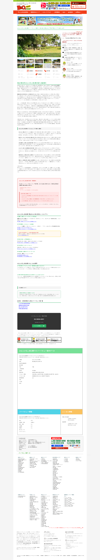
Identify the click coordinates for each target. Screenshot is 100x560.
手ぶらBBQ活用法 (23, 12)
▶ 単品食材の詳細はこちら (22, 255)
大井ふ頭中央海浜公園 (33, 461)
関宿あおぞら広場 (33, 510)
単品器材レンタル (22, 442)
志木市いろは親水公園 (45, 526)
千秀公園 (54, 510)
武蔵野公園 (55, 487)
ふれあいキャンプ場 (33, 514)
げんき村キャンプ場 (33, 511)
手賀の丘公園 (32, 507)
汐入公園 (66, 459)
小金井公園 (55, 485)
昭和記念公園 (55, 459)
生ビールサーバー (22, 448)
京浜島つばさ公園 (33, 463)
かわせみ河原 (43, 513)
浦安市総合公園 (32, 496)
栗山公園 (54, 467)
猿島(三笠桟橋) (55, 501)
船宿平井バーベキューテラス (35, 460)
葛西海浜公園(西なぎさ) (22, 459)
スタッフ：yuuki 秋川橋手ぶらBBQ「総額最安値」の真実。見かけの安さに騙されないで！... (74, 76)
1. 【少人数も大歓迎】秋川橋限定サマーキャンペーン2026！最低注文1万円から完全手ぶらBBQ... (73, 54)
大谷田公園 (66, 461)
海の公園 (54, 503)
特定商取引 (68, 555)
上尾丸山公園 (43, 504)
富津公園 (31, 502)
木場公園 (19, 471)
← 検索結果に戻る (79, 31)
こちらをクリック (52, 343)
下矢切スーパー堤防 (33, 519)
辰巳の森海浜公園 (21, 467)
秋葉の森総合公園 (44, 502)
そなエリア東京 (78, 460)
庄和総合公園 (43, 503)
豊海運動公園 (20, 468)
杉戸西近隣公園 (44, 519)
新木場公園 (20, 465)
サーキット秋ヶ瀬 (68, 497)
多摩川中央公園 (55, 478)
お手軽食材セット (22, 445)
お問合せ (78, 12)
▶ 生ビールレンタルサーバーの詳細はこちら (26, 248)
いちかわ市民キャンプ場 (34, 508)
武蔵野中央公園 (55, 488)
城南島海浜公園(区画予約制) (24, 305)
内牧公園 (42, 510)
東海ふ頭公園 (32, 467)
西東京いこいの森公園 (57, 466)
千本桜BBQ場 (20, 463)
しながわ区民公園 (33, 466)
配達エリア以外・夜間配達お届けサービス (36, 442)
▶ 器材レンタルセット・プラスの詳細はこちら (26, 229)
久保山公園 (55, 481)
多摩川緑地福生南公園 (57, 482)
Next (59, 46)
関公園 (42, 524)
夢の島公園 (20, 464)
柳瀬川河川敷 (43, 507)
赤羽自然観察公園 (44, 463)
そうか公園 (43, 501)
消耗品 (20, 449)
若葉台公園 (55, 471)
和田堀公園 (55, 489)
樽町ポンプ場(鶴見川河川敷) (58, 513)
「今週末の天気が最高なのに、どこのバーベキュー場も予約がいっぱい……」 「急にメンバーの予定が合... (73, 59)
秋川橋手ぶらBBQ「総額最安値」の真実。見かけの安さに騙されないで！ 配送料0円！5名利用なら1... (73, 49)
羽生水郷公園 (43, 523)
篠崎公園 (19, 461)
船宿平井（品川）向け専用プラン (35, 443)
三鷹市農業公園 (55, 469)
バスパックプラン (22, 444)
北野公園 (54, 472)
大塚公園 (54, 480)
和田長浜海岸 (55, 506)
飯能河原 (42, 511)
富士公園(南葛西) (21, 472)
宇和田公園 (43, 521)
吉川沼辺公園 (43, 525)
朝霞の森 (42, 515)
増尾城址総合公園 (33, 512)
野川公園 (54, 486)
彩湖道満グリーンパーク (45, 496)
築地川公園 (20, 469)
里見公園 (31, 504)
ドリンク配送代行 (31, 445)
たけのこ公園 (55, 460)
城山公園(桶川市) (44, 505)
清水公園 (31, 503)
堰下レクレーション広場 (57, 479)
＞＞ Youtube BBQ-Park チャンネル (71, 38)
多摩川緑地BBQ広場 (21, 496)
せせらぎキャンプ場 (44, 512)
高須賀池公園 (43, 520)
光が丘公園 (43, 459)
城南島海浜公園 (32, 462)
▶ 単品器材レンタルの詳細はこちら (24, 256)
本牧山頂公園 (55, 504)
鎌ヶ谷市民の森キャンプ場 (34, 509)
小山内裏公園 (55, 468)
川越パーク (43, 506)
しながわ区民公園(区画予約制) (24, 303)
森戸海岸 (54, 502)
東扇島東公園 (55, 496)
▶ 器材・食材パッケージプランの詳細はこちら (26, 221)
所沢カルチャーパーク (45, 509)
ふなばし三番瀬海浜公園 (34, 501)
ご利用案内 (57, 12)
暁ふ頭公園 (78, 459)
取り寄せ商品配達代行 (32, 447)
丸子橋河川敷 (34, 543)
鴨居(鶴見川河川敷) (56, 514)
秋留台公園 (55, 462)
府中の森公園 (55, 484)
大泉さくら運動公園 (44, 462)
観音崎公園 (55, 509)
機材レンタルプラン (23, 441)
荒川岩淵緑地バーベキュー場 (46, 460)
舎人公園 (66, 460)
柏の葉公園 (32, 506)
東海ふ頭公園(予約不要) (23, 306)
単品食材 (21, 447)
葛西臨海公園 (20, 460)
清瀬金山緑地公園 (56, 463)
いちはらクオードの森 (33, 515)
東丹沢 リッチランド (57, 507)
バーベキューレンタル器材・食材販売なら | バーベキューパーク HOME (28, 555)
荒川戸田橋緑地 (44, 461)
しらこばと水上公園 (44, 508)
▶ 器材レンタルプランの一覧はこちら (24, 227)
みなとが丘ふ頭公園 (33, 464)
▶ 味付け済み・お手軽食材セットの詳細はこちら (27, 242)
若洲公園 (19, 466)
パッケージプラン (22, 439)
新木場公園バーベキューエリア (24, 541)
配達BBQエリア (35, 12)
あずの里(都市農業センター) (35, 513)
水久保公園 (43, 514)
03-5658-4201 (39, 319)
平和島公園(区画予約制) (23, 308)
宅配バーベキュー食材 (32, 441)
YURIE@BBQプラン (32, 439)
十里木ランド (55, 470)
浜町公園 (19, 470)
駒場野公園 (32, 459)
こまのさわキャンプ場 (57, 505)
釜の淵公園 (55, 461)
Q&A (64, 12)
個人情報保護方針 (74, 555)
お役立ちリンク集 (81, 555)
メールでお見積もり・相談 (39, 325)
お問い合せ (18, 556)
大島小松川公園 (21, 462)
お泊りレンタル (22, 443)
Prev (19, 46)
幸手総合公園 (43, 522)
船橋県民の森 (32, 505)
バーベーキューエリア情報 (55, 555)
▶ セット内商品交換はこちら (24, 235)
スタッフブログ (46, 12)
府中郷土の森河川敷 (56, 483)
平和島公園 (32, 465)
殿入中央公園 (55, 473)
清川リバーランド (56, 508)
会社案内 (70, 12)
